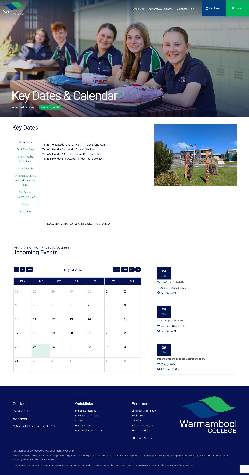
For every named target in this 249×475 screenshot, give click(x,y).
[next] (22, 269)
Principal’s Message (85, 410)
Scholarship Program (143, 425)
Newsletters (137, 9)
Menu (238, 8)
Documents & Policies (86, 415)
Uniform (136, 420)
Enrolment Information (144, 410)
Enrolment (214, 8)
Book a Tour (138, 415)
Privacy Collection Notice (88, 430)
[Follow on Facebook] (134, 438)
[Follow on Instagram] (139, 438)
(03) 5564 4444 (21, 410)
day (131, 269)
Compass (182, 9)
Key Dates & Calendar (160, 9)
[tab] (25, 142)
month (116, 269)
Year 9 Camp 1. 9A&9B (170, 282)
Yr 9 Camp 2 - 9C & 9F (170, 320)
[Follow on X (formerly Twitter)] (145, 438)
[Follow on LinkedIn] (151, 438)
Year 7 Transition (141, 430)
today (29, 269)
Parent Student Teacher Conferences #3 (181, 358)
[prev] (16, 269)
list (138, 269)
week (124, 269)
